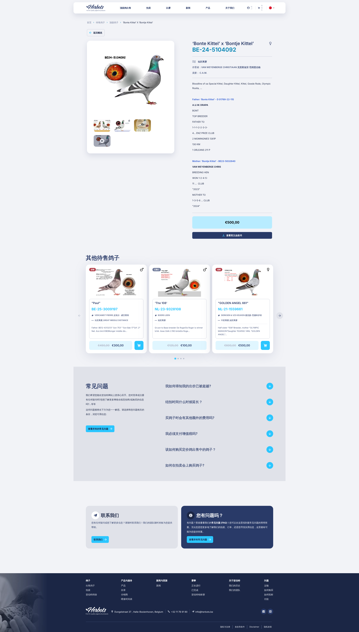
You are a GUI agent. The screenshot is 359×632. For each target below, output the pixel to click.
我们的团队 (234, 590)
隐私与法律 (225, 627)
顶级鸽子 (113, 22)
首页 (89, 22)
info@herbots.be (204, 611)
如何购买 (268, 590)
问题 (266, 580)
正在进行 (196, 585)
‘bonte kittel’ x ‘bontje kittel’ (138, 22)
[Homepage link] (96, 7)
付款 (266, 599)
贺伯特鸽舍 (91, 594)
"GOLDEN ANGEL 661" (242, 309)
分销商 (124, 594)
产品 (123, 585)
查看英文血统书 (234, 235)
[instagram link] (270, 611)
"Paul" (116, 309)
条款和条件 (240, 627)
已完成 (195, 590)
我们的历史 (234, 585)
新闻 (158, 585)
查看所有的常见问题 (98, 428)
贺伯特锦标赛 (198, 594)
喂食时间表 (126, 599)
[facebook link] (263, 611)
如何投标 (268, 594)
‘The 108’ (179, 309)
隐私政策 (268, 627)
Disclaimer (254, 627)
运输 (266, 585)
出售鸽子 (90, 585)
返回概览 (97, 32)
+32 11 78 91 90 (179, 611)
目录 (123, 590)
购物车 (261, 7)
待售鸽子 (100, 22)
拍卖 (88, 590)
